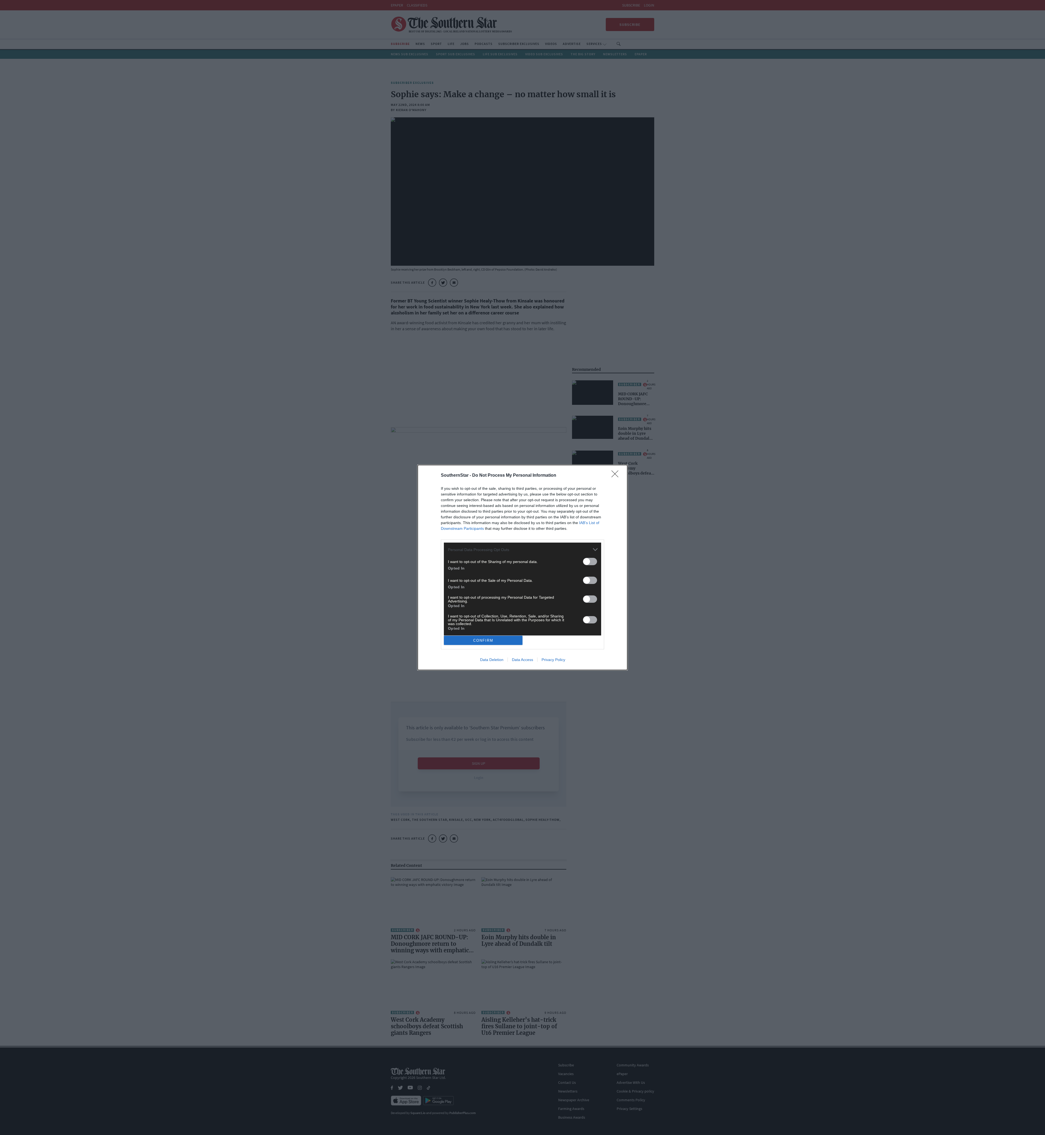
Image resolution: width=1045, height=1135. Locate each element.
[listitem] (522, 549)
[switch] (590, 561)
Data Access (522, 659)
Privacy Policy (553, 659)
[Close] (616, 475)
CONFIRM (483, 640)
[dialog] (522, 567)
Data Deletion (491, 659)
